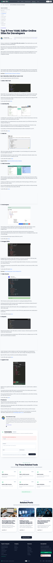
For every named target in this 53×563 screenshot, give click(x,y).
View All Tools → (3, 556)
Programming (7, 4)
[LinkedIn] (6, 426)
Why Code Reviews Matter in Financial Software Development (43, 522)
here (11, 101)
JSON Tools (3, 548)
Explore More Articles (26, 537)
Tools (18, 1)
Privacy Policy (24, 454)
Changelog (29, 554)
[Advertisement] (19, 63)
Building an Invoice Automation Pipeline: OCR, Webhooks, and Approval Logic (26, 522)
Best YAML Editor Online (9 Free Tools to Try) (5, 10)
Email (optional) (22, 449)
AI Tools (22, 1)
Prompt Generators (28, 1)
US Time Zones (3, 551)
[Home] (1, 4)
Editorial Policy (29, 548)
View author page (8, 424)
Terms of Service (30, 551)
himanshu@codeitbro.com (18, 412)
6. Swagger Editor (3, 19)
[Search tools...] (51, 1)
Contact (15, 550)
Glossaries (29, 547)
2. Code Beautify (3, 13)
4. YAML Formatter (3, 16)
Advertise (15, 548)
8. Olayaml (2, 22)
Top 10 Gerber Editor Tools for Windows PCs (13, 271)
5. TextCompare (3, 17)
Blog (3, 4)
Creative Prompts (4, 550)
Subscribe (46, 552)
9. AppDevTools (3, 23)
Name (5, 449)
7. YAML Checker (3, 20)
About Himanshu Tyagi (10, 416)
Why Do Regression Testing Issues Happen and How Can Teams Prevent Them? (8, 522)
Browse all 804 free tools (26, 491)
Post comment (32, 454)
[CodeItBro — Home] (5, 1)
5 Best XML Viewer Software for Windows (12, 73)
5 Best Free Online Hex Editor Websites (14, 160)
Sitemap (28, 553)
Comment (6, 443)
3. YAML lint (2, 14)
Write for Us (16, 547)
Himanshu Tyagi (6, 37)
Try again (4, 438)
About (38, 1)
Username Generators (4, 547)
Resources (33, 1)
